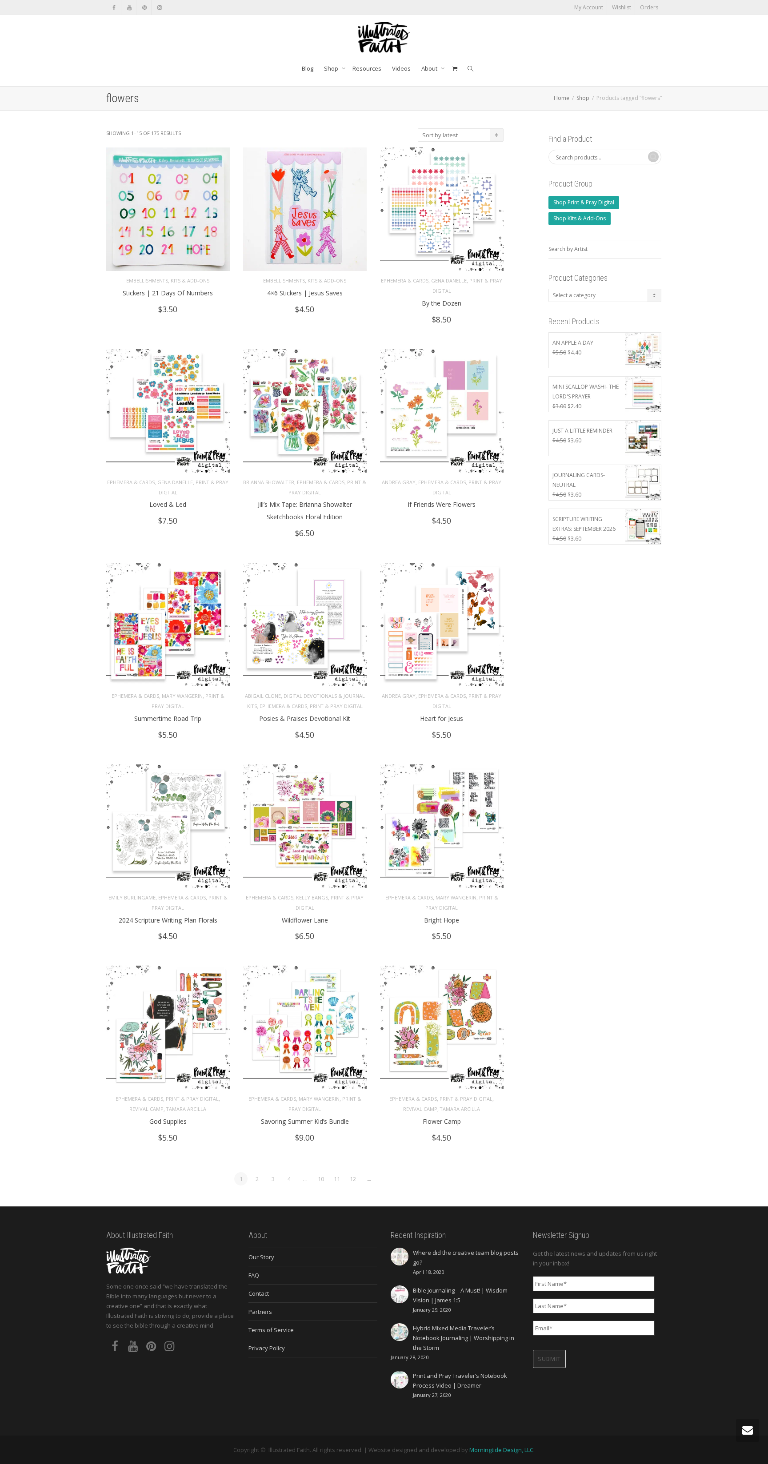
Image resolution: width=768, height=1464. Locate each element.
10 (321, 1179)
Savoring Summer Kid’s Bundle (305, 1121)
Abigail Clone (263, 695)
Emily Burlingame (132, 897)
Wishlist (621, 7)
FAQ (253, 1275)
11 (337, 1179)
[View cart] (454, 68)
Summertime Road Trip (167, 718)
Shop (332, 68)
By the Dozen (441, 303)
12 (353, 1179)
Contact (258, 1293)
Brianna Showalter (268, 482)
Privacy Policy (266, 1348)
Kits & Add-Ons (190, 280)
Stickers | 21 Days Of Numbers (168, 293)
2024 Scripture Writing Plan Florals (168, 920)
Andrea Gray (399, 482)
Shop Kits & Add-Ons (579, 218)
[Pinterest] (144, 7)
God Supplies (168, 1121)
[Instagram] (159, 7)
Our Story (261, 1257)
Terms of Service (271, 1330)
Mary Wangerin (182, 695)
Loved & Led (167, 504)
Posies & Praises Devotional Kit (304, 718)
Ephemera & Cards (404, 280)
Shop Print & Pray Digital (583, 202)
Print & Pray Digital (336, 706)
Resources (366, 68)
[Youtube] (129, 7)
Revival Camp (146, 1109)
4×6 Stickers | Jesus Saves (305, 293)
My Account (588, 7)
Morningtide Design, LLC (501, 1450)
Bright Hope (441, 920)
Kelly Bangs (312, 897)
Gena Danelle (449, 280)
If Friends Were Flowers (442, 504)
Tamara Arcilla (186, 1109)
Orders (649, 7)
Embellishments (147, 280)
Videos (401, 68)
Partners (260, 1312)
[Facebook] (114, 7)
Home (561, 98)
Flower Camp (442, 1121)
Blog (307, 68)
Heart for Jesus (441, 718)
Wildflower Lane (305, 920)
